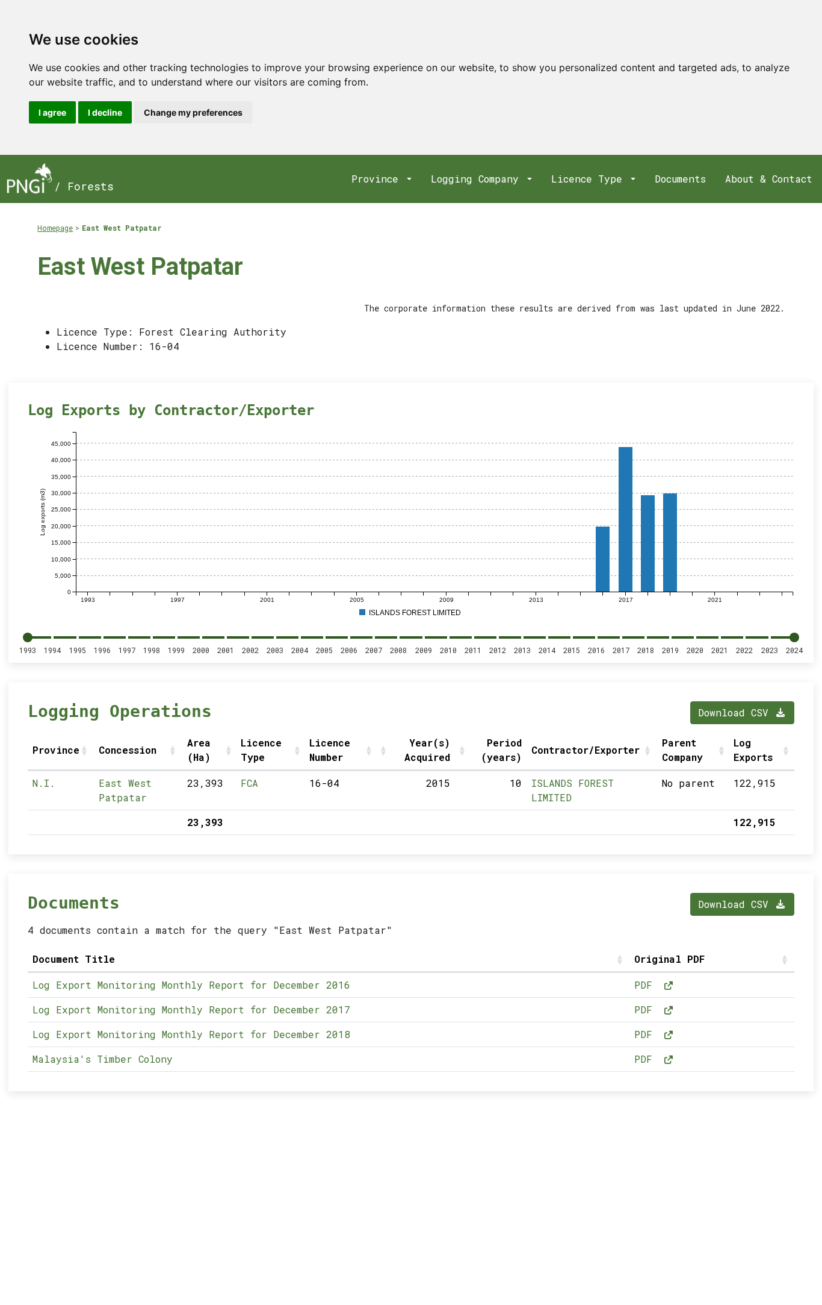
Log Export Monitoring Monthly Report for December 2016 (191, 984)
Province (377, 178)
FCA (249, 783)
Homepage (55, 228)
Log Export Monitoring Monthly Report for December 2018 (191, 1034)
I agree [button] (52, 112)
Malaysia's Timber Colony (102, 1059)
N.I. (43, 783)
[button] (85, 750)
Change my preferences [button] (193, 112)
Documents (680, 178)
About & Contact (768, 178)
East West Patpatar (122, 228)
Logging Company (478, 178)
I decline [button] (105, 112)
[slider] (27, 637)
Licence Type (589, 178)
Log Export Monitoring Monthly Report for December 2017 (191, 1009)
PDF (646, 984)
